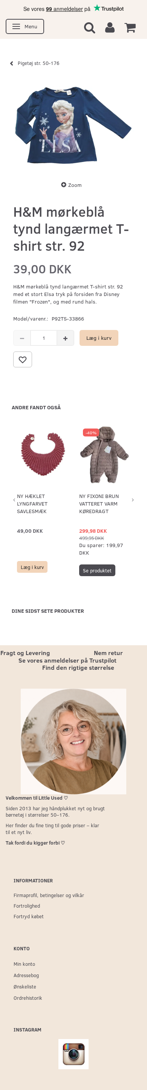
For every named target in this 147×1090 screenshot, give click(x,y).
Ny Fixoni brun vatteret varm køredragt (99, 503)
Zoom (75, 184)
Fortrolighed (27, 905)
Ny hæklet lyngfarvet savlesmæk (32, 503)
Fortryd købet (29, 916)
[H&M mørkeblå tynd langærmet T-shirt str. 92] (73, 125)
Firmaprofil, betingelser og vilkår (49, 895)
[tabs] (89, 27)
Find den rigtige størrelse (78, 667)
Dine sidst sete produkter (48, 610)
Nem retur (108, 653)
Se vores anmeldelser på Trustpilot (67, 660)
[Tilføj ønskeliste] (22, 359)
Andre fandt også (36, 407)
